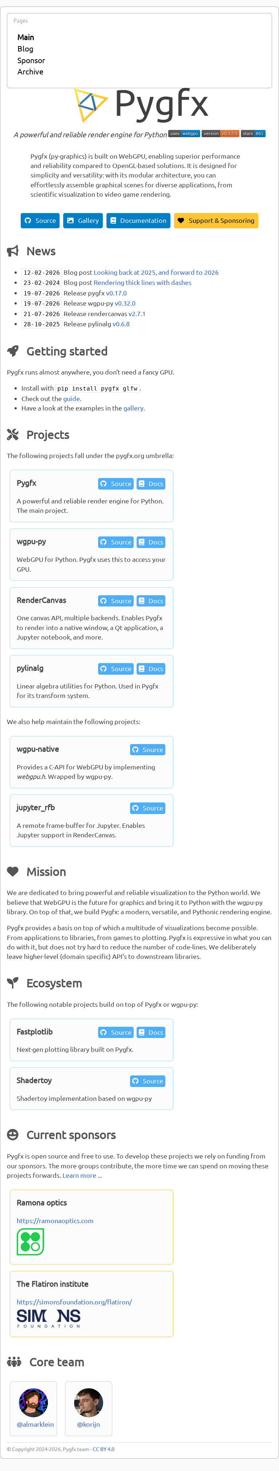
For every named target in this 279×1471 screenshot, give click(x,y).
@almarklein (35, 1424)
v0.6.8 (121, 323)
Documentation (138, 220)
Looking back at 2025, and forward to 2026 (156, 272)
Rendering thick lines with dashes (142, 282)
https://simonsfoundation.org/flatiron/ (74, 1301)
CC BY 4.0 (103, 1449)
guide (71, 398)
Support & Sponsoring (216, 220)
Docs (151, 483)
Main (25, 36)
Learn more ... (82, 1175)
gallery (133, 408)
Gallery (83, 220)
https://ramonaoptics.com (55, 1220)
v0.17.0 (116, 293)
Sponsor (31, 60)
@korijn (88, 1424)
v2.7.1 (137, 313)
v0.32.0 (125, 303)
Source (40, 220)
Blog (25, 48)
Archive (30, 71)
